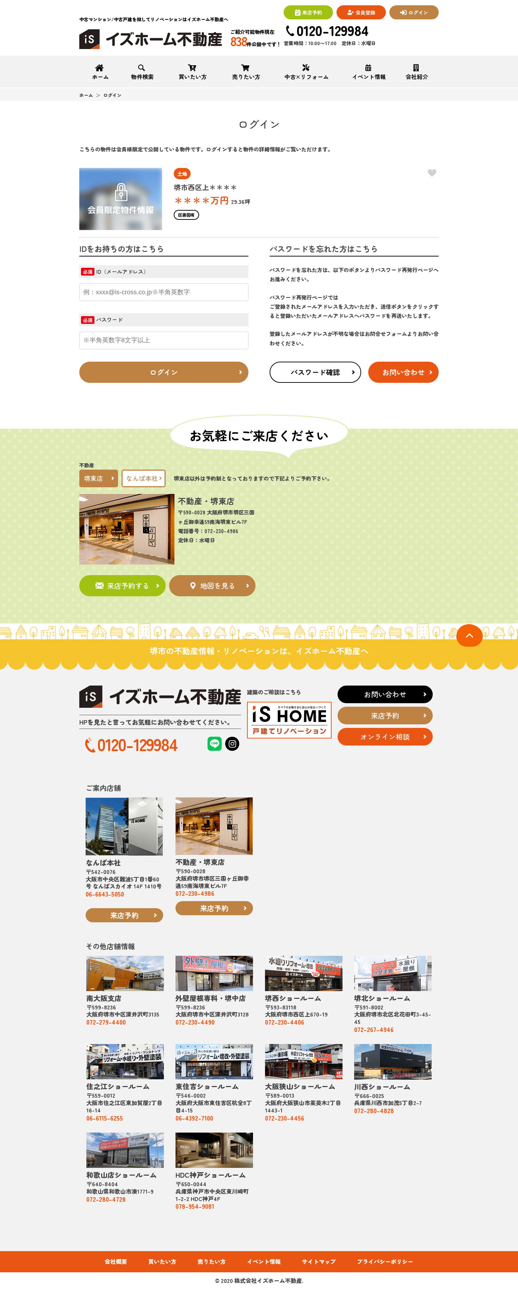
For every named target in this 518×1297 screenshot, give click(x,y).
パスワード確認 (315, 372)
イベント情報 (369, 75)
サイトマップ (319, 1261)
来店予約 (312, 12)
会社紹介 (417, 75)
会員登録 (365, 12)
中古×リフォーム (306, 75)
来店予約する (128, 585)
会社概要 (116, 1261)
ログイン (418, 12)
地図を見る (217, 585)
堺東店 (93, 478)
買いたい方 (193, 75)
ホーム (100, 75)
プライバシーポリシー (385, 1261)
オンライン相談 (385, 736)
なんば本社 (142, 478)
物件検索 (142, 75)
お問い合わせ (403, 372)
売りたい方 (246, 75)
